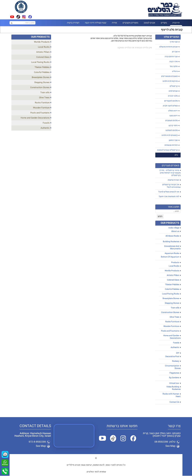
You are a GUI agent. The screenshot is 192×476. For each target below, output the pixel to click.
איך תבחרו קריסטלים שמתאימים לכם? (171, 186)
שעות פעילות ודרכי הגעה (95, 23)
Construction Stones (170, 312)
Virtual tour (174, 383)
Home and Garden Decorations (172, 337)
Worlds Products (172, 270)
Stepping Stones (172, 303)
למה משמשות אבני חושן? (169, 196)
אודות (114, 23)
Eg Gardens (174, 377)
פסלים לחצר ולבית (170, 105)
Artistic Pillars (173, 275)
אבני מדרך (174, 41)
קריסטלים (174, 86)
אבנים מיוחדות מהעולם (168, 46)
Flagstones (174, 372)
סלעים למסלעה (171, 130)
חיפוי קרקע (173, 125)
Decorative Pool (172, 356)
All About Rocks (172, 235)
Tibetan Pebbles (172, 284)
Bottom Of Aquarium (170, 256)
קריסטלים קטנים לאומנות (167, 150)
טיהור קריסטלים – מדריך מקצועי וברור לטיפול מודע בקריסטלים (170, 173)
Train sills (175, 307)
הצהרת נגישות (73, 23)
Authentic (175, 347)
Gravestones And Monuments (172, 247)
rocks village (173, 227)
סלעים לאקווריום (171, 100)
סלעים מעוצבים (171, 120)
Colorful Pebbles (172, 289)
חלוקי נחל (174, 66)
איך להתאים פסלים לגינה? (168, 191)
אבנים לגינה (173, 91)
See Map (170, 446)
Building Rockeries (171, 241)
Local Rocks (174, 265)
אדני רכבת (174, 61)
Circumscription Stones (173, 367)
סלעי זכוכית (173, 95)
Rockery (175, 361)
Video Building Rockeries (173, 388)
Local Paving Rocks (170, 293)
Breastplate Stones (171, 298)
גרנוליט (175, 71)
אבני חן (175, 51)
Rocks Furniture (172, 321)
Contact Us (174, 402)
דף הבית (176, 23)
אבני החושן (173, 140)
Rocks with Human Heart (172, 395)
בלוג (176, 154)
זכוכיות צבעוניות (171, 145)
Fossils (176, 342)
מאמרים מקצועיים (130, 23)
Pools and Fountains (170, 330)
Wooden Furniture (171, 326)
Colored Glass (173, 279)
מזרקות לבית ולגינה (170, 81)
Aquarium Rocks (172, 253)
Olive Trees (174, 317)
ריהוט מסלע (173, 110)
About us (175, 231)
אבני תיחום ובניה (171, 56)
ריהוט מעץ (173, 115)
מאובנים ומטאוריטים (169, 76)
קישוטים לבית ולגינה (169, 135)
